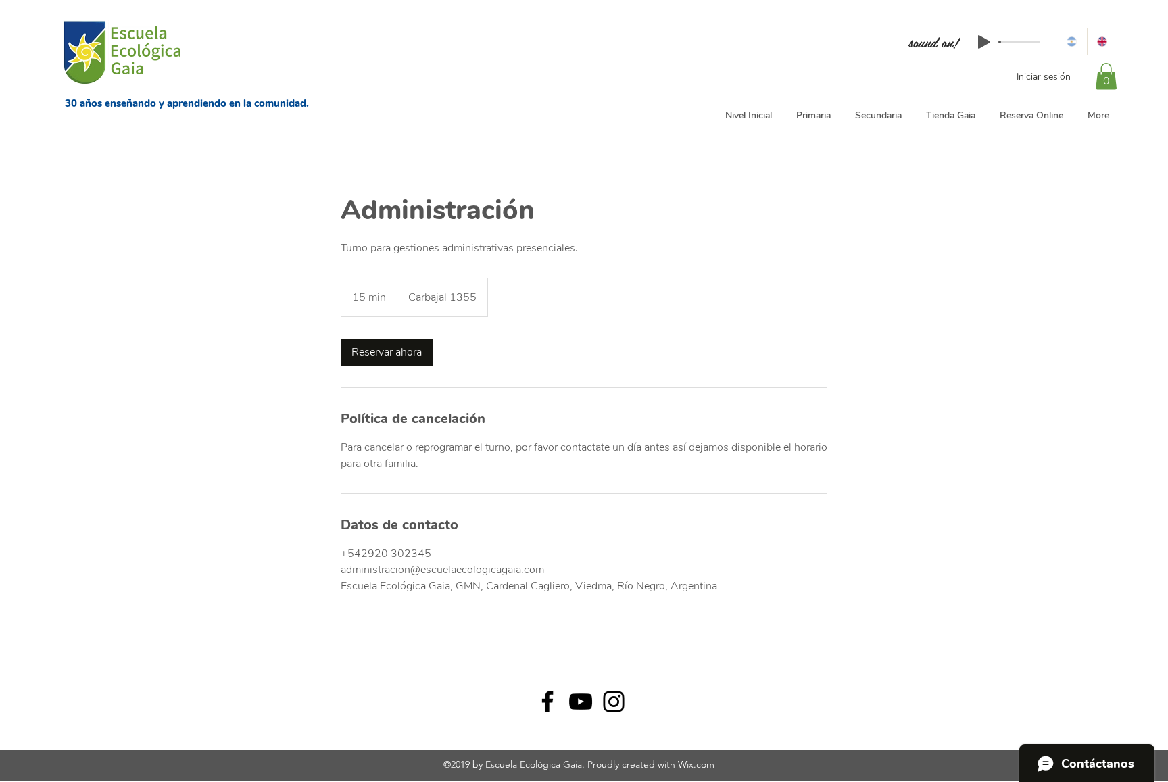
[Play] (984, 42)
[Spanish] (1071, 41)
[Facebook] (547, 701)
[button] (1106, 76)
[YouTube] (580, 701)
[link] (387, 352)
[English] (1102, 41)
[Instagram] (614, 701)
